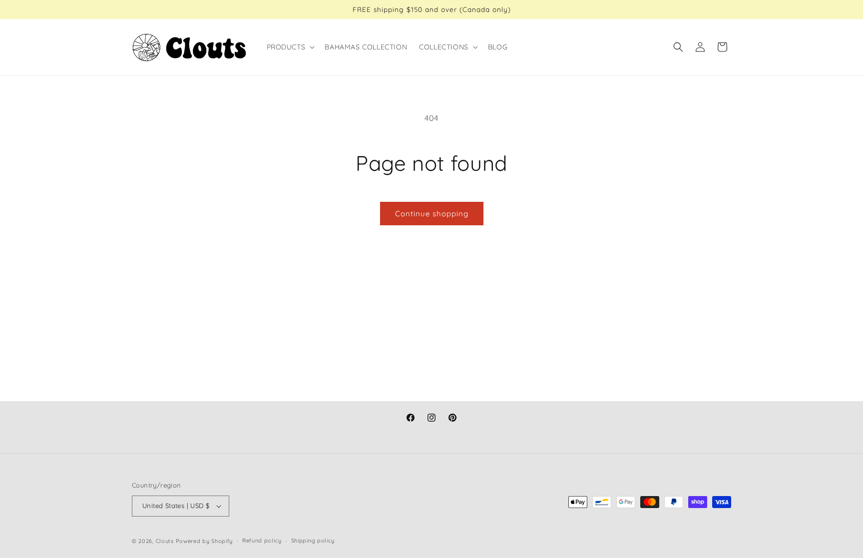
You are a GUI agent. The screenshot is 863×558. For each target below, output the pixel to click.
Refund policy (262, 540)
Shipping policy (313, 540)
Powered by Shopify (204, 541)
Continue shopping (431, 213)
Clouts (166, 541)
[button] (290, 46)
